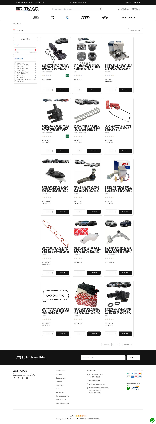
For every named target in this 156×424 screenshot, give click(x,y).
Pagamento (60, 392)
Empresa (59, 374)
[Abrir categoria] (35, 63)
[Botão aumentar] (52, 90)
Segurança (59, 385)
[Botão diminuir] (44, 90)
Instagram (18, 378)
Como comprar (61, 378)
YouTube (27, 378)
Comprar (62, 90)
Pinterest (23, 378)
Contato (59, 382)
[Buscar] (100, 9)
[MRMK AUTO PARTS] (67, 75)
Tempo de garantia (62, 396)
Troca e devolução (62, 403)
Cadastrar (133, 358)
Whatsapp (152, 420)
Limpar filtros (25, 39)
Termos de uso (61, 400)
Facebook (14, 378)
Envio (57, 389)
